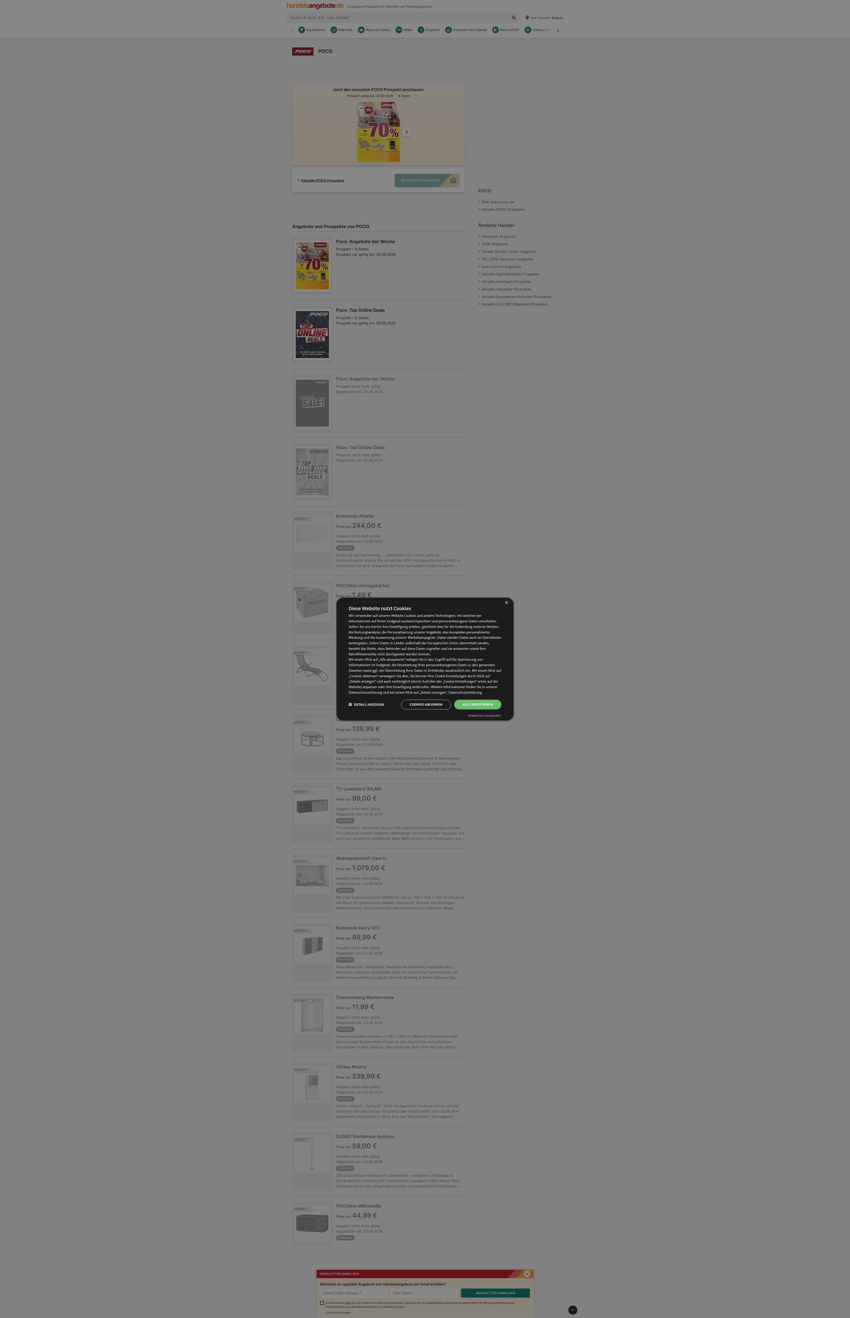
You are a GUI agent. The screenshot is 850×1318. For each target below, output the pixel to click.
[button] (366, 704)
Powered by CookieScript (484, 715)
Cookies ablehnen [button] (426, 704)
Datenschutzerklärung (465, 692)
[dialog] (425, 659)
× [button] (506, 602)
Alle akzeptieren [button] (478, 704)
